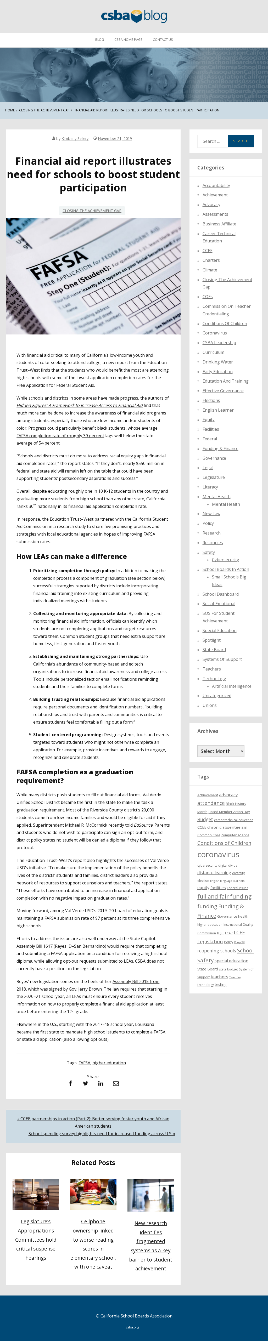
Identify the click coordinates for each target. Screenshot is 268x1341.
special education (231, 961)
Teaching (235, 977)
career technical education (233, 820)
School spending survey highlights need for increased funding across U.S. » (102, 1134)
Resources (213, 543)
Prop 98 (239, 942)
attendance (211, 803)
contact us (163, 39)
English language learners (227, 881)
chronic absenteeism (227, 827)
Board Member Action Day (229, 811)
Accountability (216, 185)
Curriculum (213, 352)
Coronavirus (215, 333)
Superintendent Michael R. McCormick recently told (93, 825)
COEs (208, 296)
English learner (218, 410)
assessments (215, 214)
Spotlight (212, 640)
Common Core (208, 835)
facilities (211, 429)
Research (212, 533)
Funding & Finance (220, 448)
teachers (219, 977)
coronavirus (218, 854)
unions (210, 705)
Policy (208, 523)
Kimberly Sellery (75, 138)
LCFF (239, 932)
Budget (205, 819)
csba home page (128, 39)
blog (99, 39)
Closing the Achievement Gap (92, 210)
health (243, 916)
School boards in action (226, 569)
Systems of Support (222, 659)
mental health (217, 496)
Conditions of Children (225, 323)
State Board (214, 649)
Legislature (214, 477)
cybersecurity (225, 559)
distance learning (214, 873)
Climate (210, 270)
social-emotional (219, 603)
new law (211, 513)
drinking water (218, 362)
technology (205, 984)
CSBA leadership (219, 342)
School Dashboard (221, 594)
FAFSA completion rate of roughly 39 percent (60, 436)
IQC (220, 932)
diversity (238, 873)
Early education (218, 371)
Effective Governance (223, 391)
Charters (211, 260)
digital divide (227, 865)
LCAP (229, 933)
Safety (209, 552)
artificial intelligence (232, 686)
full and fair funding (224, 896)
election (203, 880)
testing (221, 984)
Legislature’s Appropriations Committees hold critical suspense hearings (36, 1239)
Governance (214, 458)
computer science (235, 835)
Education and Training (226, 381)
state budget (228, 969)
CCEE (208, 250)
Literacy (210, 487)
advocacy (228, 795)
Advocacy (211, 204)
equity (209, 419)
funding (207, 906)
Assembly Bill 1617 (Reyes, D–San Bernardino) (61, 946)
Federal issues (237, 888)
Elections (211, 400)
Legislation (210, 941)
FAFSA (84, 1063)
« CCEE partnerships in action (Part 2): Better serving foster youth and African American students (93, 1122)
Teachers (212, 669)
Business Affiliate (219, 224)
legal (208, 467)
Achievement (215, 195)
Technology (214, 678)
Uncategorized (217, 695)
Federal (210, 439)
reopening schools (216, 950)
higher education (109, 1063)
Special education (220, 630)
